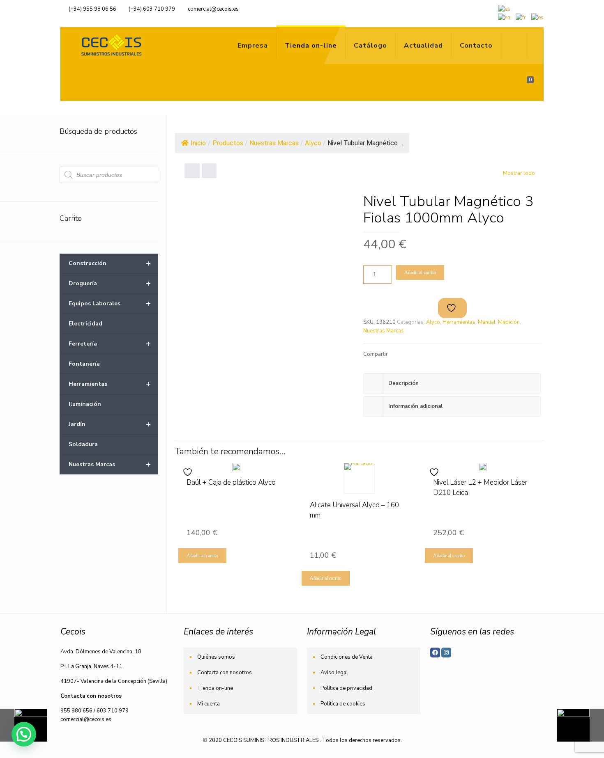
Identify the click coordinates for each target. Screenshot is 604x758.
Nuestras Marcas (383, 330)
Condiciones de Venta (346, 657)
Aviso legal (334, 672)
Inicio (198, 143)
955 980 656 (76, 710)
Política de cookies (342, 704)
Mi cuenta (208, 704)
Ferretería (110, 343)
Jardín (110, 424)
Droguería (110, 283)
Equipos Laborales (110, 303)
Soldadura (83, 444)
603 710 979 (113, 710)
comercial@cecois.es (213, 9)
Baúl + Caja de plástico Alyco (231, 482)
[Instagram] (446, 652)
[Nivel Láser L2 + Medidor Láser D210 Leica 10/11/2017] (580, 725)
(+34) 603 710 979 (152, 9)
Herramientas (459, 322)
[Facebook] (435, 652)
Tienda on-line (215, 688)
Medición (509, 322)
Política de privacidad (346, 688)
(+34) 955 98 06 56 (92, 9)
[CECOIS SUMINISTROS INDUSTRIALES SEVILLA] (110, 45)
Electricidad (85, 323)
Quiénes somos (216, 657)
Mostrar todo (519, 173)
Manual (487, 322)
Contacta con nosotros (224, 672)
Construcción (110, 263)
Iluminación (85, 404)
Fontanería (84, 364)
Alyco (433, 322)
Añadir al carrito (420, 272)
